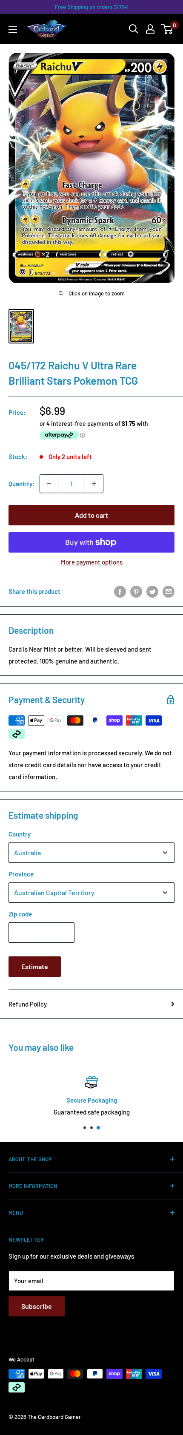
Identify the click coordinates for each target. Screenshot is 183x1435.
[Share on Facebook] (120, 591)
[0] (167, 29)
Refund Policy (28, 1004)
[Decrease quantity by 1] (49, 484)
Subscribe (36, 1306)
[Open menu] (13, 29)
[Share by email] (168, 591)
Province (21, 874)
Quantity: (21, 484)
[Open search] (133, 29)
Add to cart (91, 515)
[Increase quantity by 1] (94, 484)
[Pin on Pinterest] (136, 591)
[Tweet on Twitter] (152, 591)
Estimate (34, 966)
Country (20, 834)
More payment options (92, 562)
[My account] (150, 29)
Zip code (20, 914)
